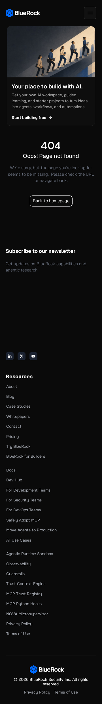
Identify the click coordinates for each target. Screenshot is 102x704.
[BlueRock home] (25, 13)
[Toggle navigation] (90, 13)
